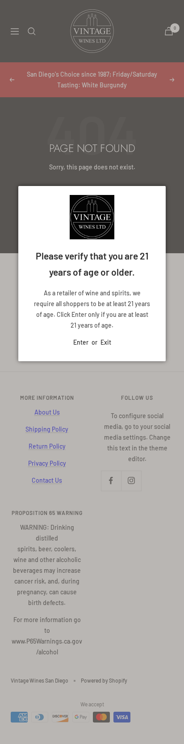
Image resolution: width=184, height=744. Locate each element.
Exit (105, 342)
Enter (80, 342)
